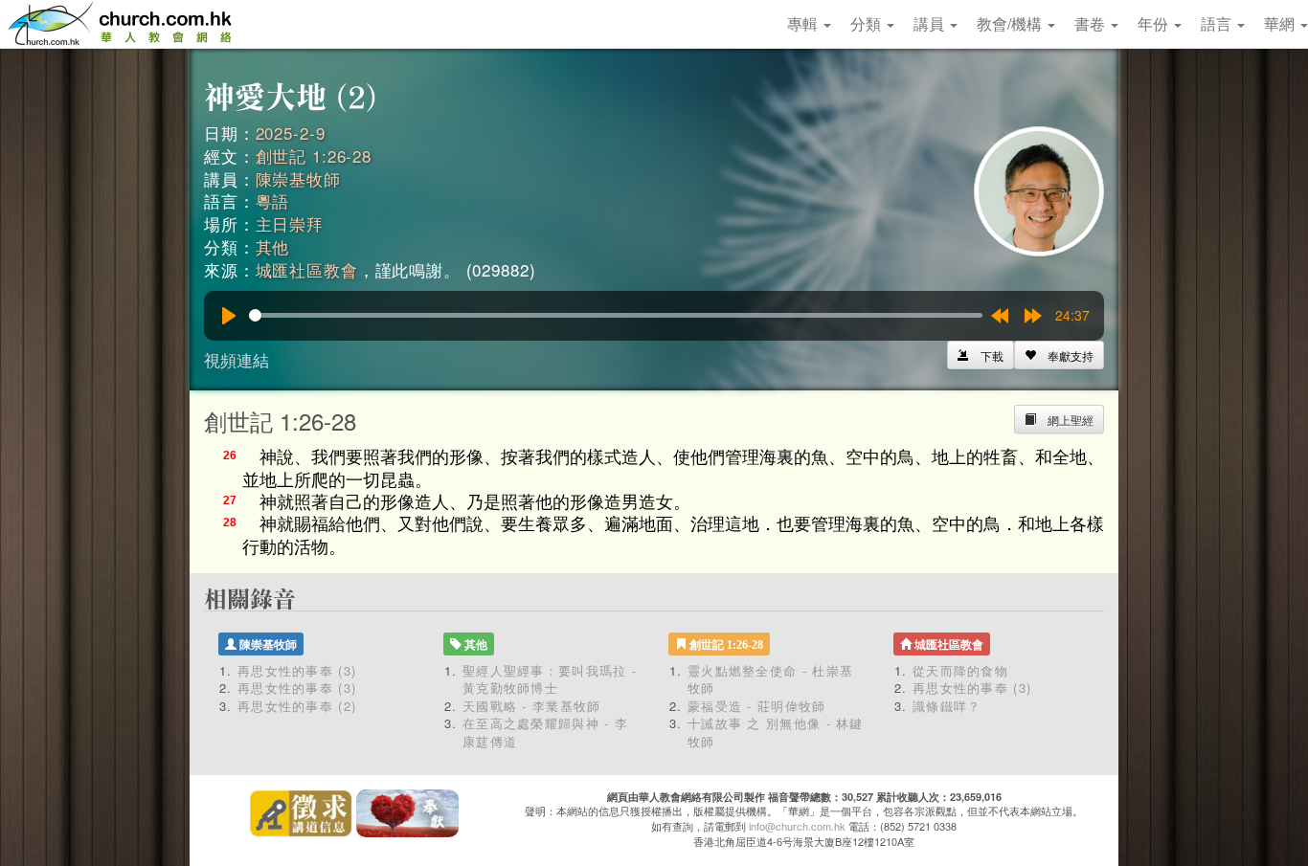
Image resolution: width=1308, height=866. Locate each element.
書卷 (1091, 23)
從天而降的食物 (960, 670)
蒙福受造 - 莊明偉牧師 (757, 706)
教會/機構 (1011, 23)
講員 (930, 23)
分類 (867, 23)
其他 (273, 246)
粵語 (273, 200)
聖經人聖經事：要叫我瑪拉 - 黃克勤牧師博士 (549, 679)
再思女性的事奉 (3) (296, 670)
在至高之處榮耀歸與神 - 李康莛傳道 (545, 732)
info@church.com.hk (797, 825)
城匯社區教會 (307, 269)
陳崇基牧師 (298, 178)
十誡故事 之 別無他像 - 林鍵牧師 (776, 732)
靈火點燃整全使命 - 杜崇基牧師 (770, 679)
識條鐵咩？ (947, 706)
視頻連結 (236, 359)
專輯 (804, 23)
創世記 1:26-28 (314, 155)
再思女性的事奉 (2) (296, 706)
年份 (1155, 23)
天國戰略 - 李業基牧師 (531, 706)
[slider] (615, 315)
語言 (1218, 23)
